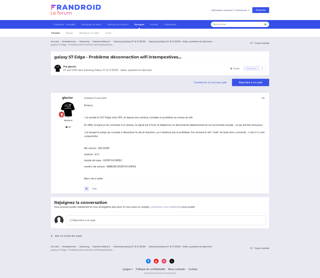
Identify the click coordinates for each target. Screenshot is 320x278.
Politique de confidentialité (150, 269)
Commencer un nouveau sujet (210, 82)
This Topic (252, 24)
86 (69, 127)
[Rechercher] (265, 24)
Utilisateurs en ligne (89, 33)
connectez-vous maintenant (165, 206)
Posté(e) (95, 98)
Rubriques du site (90, 24)
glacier (72, 66)
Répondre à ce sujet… (84, 220)
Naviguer (139, 24)
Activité (154, 24)
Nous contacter (176, 269)
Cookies (193, 269)
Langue (126, 269)
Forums (55, 33)
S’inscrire (261, 10)
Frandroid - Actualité (64, 24)
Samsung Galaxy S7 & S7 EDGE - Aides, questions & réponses (118, 70)
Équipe (69, 33)
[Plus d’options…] (263, 98)
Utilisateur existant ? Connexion (229, 10)
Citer (94, 188)
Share (236, 68)
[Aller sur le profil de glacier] (58, 68)
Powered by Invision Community (160, 273)
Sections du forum (117, 24)
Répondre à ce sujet (250, 82)
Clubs (108, 33)
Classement (170, 24)
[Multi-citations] (86, 188)
